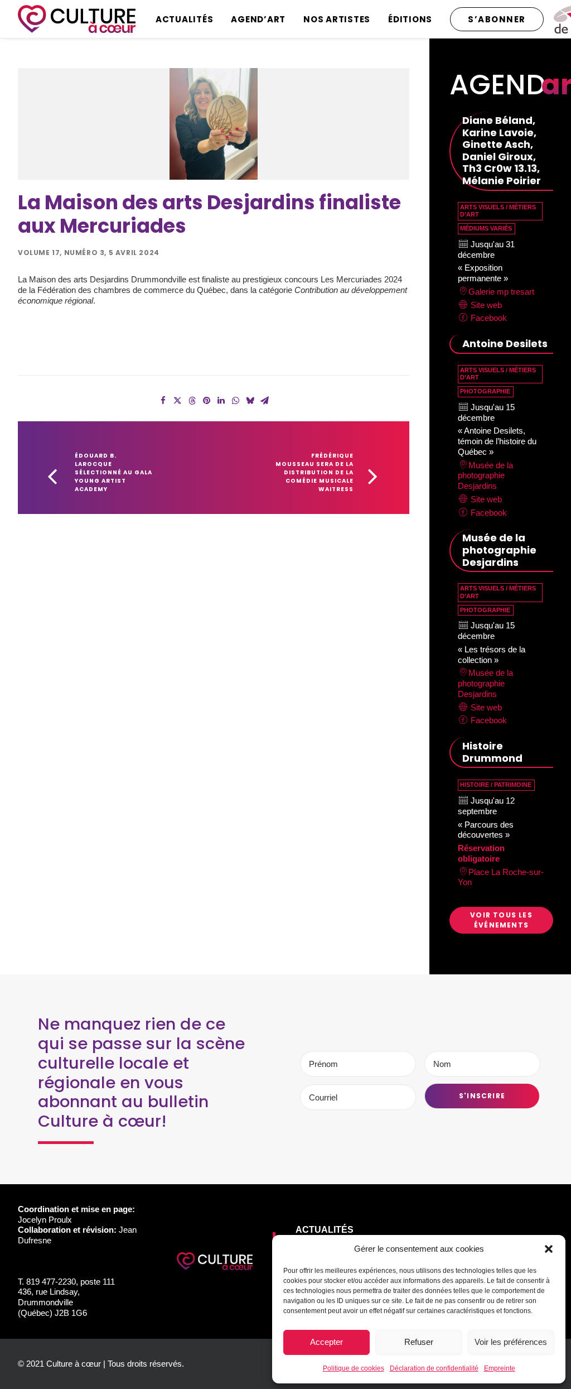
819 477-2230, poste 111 (70, 1281)
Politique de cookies (353, 1368)
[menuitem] (188, 19)
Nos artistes (336, 19)
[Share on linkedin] (221, 400)
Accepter (326, 1342)
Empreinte (499, 1368)
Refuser (418, 1342)
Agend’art (258, 19)
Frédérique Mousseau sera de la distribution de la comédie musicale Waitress (315, 472)
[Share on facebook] (163, 400)
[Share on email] (264, 400)
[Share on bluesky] (250, 400)
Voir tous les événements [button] (502, 920)
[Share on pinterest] (206, 400)
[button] (548, 1249)
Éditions (410, 19)
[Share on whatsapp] (235, 400)
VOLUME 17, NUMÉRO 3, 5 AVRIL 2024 (88, 252)
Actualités (185, 19)
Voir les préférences (511, 1342)
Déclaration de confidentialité (434, 1368)
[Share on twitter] (177, 400)
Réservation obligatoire (481, 853)
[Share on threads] (192, 400)
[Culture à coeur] (77, 19)
